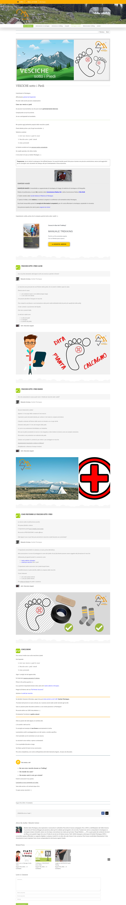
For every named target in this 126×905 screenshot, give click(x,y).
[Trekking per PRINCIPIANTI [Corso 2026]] (43, 850)
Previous (101, 32)
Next (107, 32)
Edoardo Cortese (33, 823)
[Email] (106, 813)
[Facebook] (102, 813)
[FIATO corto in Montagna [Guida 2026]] (24, 850)
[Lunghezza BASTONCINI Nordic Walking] (63, 850)
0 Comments (29, 803)
